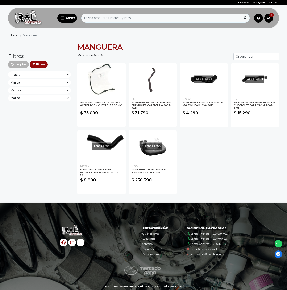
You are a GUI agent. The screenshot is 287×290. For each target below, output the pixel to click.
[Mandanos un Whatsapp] (278, 244)
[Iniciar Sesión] (258, 18)
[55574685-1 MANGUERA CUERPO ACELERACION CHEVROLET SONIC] (101, 79)
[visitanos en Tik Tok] (80, 242)
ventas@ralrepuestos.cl (203, 248)
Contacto (147, 243)
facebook (243, 2)
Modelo (16, 90)
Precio (16, 75)
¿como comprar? (152, 248)
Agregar (101, 122)
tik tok (273, 2)
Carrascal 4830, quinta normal (207, 254)
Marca (15, 82)
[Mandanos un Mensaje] (278, 254)
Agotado (204, 122)
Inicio (15, 35)
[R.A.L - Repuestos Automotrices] (32, 18)
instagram (259, 2)
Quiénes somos (150, 233)
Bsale (178, 286)
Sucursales (148, 238)
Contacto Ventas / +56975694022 (209, 233)
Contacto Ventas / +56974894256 (209, 238)
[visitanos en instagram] (72, 242)
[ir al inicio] (72, 230)
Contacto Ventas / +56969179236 (208, 243)
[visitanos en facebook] (63, 242)
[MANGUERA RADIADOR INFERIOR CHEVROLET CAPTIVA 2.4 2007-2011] (153, 79)
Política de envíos (152, 254)
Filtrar (40, 64)
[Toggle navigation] (67, 18)
